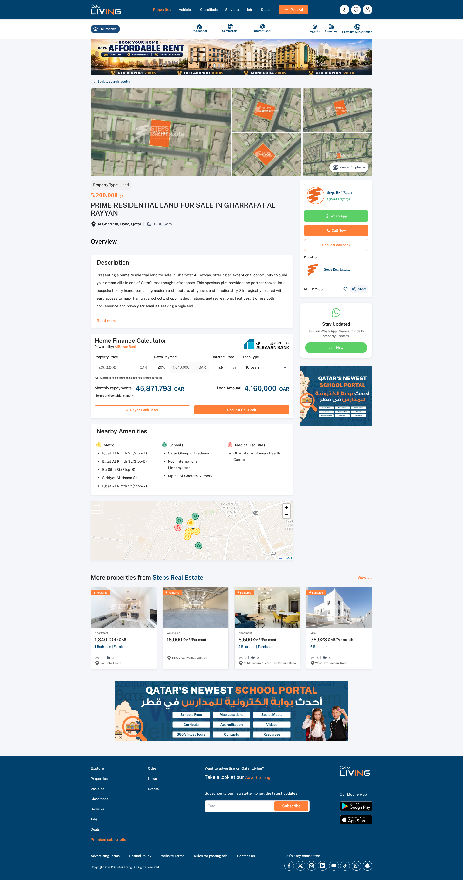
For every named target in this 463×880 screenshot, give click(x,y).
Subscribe (291, 806)
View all (364, 577)
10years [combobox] (253, 367)
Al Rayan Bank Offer (142, 410)
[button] (106, 9)
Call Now (339, 230)
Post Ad (297, 10)
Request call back (241, 410)
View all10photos (352, 167)
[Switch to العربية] (344, 9)
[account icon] (367, 9)
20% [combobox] (161, 367)
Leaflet (287, 558)
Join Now (336, 347)
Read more (106, 320)
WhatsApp (338, 216)
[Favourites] (356, 9)
